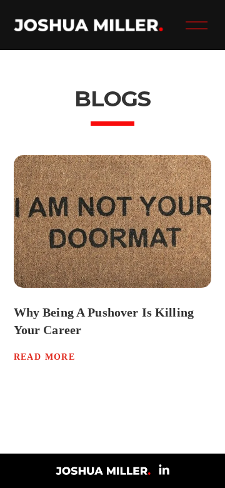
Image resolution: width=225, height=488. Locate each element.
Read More (45, 357)
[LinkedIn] (164, 470)
